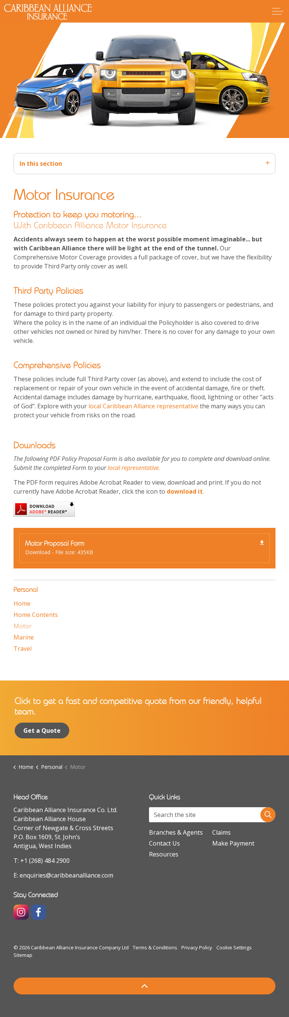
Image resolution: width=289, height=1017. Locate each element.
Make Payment (233, 843)
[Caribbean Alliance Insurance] (48, 12)
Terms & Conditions (155, 947)
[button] (267, 814)
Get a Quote (42, 730)
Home (22, 603)
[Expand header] (277, 11)
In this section (41, 163)
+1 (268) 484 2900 (45, 860)
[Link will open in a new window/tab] (21, 912)
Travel (23, 648)
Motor (23, 626)
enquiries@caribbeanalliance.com (66, 875)
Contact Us (164, 843)
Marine (24, 637)
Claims (221, 832)
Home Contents (36, 615)
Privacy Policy (196, 947)
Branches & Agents (176, 832)
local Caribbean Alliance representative (143, 406)
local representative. (134, 468)
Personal (26, 589)
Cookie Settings (234, 947)
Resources (163, 854)
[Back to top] (144, 986)
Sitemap (23, 955)
